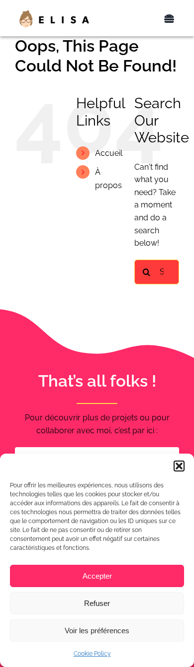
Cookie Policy (92, 653)
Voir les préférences (97, 630)
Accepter (97, 576)
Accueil (108, 153)
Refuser (97, 603)
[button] (179, 466)
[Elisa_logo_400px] (54, 13)
